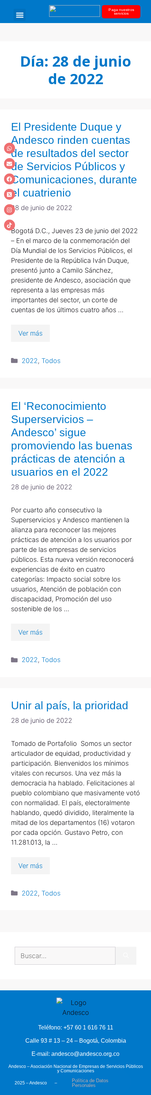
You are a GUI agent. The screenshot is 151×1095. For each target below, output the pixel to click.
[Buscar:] (65, 956)
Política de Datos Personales (90, 1083)
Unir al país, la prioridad (69, 705)
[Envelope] (9, 163)
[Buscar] (125, 956)
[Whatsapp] (9, 148)
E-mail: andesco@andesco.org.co (75, 1054)
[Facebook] (9, 178)
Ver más (30, 333)
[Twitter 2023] (9, 194)
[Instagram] (9, 209)
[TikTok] (9, 225)
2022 (30, 361)
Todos (50, 361)
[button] (20, 15)
